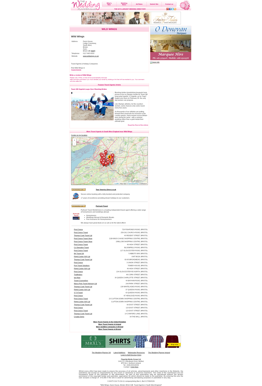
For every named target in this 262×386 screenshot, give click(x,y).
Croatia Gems (79, 317)
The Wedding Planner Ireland (159, 353)
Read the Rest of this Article (138, 125)
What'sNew (109, 3)
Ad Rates (139, 4)
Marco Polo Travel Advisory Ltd (85, 284)
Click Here (134, 367)
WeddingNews (124, 3)
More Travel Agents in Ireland (109, 324)
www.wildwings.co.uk (91, 56)
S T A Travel (78, 293)
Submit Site (154, 4)
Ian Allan (77, 278)
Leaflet (116, 183)
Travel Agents (76, 70)
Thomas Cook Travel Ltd (83, 236)
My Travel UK (79, 254)
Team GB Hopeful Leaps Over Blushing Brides (89, 89)
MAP (93, 51)
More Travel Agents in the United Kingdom (109, 322)
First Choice (78, 230)
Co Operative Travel (81, 248)
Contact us (169, 4)
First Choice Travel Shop (83, 239)
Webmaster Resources (136, 353)
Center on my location (79, 135)
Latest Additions (119, 353)
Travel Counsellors (81, 281)
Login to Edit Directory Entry (131, 355)
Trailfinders (78, 275)
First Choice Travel (81, 233)
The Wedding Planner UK (101, 353)
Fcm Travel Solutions (82, 266)
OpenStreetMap (133, 183)
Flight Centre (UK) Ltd (82, 257)
